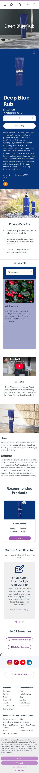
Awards (5, 703)
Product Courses (25, 694)
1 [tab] (16, 622)
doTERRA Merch (8, 706)
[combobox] (19, 272)
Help (21, 719)
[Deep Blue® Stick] (19, 510)
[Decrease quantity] (6, 118)
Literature (23, 700)
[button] (5, 184)
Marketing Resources (20, 647)
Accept (19, 758)
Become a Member (9, 719)
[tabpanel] (19, 590)
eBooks (22, 697)
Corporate (6, 691)
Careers (6, 694)
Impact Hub (7, 700)
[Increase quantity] (32, 118)
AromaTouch (24, 706)
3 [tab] (23, 622)
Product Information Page (21, 640)
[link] (28, 5)
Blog (21, 691)
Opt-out (19, 763)
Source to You (8, 709)
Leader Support (25, 722)
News (5, 697)
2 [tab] (19, 622)
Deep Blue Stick (19, 523)
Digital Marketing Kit (10, 733)
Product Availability (26, 730)
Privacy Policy (19, 770)
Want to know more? (19, 767)
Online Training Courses (11, 722)
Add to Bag (19, 126)
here (13, 752)
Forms (5, 730)
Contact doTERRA (19, 674)
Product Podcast (25, 703)
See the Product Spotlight (19, 609)
